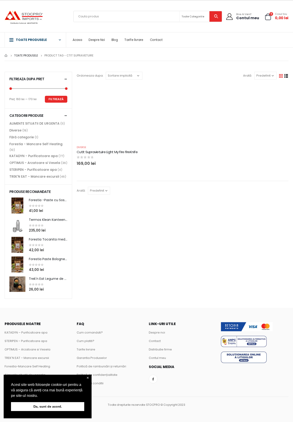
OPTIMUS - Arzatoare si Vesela (34, 162)
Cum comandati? (90, 332)
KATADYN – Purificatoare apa (26, 332)
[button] (39, 396)
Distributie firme (160, 349)
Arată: (247, 75)
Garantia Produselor (92, 358)
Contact (156, 39)
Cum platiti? (85, 341)
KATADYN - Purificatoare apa (33, 156)
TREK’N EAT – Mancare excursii (27, 358)
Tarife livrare (133, 39)
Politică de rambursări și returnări (101, 366)
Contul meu (157, 358)
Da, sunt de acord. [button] (47, 406)
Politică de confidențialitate (97, 375)
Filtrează (56, 99)
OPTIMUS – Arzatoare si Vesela (27, 349)
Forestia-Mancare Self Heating (27, 366)
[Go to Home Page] (6, 55)
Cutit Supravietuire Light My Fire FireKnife (107, 152)
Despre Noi (97, 39)
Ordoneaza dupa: (90, 75)
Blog (114, 39)
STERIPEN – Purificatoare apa (26, 341)
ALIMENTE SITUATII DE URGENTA (34, 123)
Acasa (77, 39)
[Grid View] (281, 75)
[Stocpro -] (24, 18)
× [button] (88, 378)
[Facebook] (153, 379)
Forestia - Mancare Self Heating (35, 144)
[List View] (286, 75)
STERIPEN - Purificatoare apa (33, 169)
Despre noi (157, 332)
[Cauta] (215, 16)
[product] (17, 206)
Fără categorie (21, 137)
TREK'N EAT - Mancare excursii (34, 176)
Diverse (81, 147)
